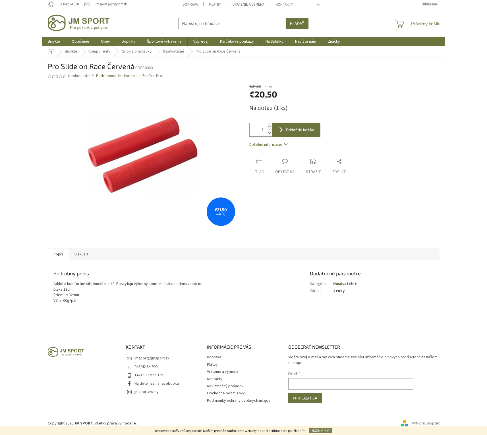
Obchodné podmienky (226, 393)
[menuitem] (54, 41)
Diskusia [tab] (81, 254)
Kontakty (284, 4)
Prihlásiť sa (305, 398)
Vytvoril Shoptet (426, 423)
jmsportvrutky (146, 392)
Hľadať (297, 23)
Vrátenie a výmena (248, 4)
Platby (215, 4)
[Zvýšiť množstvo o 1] (269, 126)
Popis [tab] (58, 254)
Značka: (152, 76)
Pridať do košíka (300, 129)
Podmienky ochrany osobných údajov (238, 400)
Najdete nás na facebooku (156, 383)
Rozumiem (320, 430)
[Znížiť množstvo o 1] (269, 133)
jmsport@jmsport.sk (151, 358)
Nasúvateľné (345, 284)
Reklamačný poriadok (225, 386)
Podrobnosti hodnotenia (117, 76)
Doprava (190, 4)
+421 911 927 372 (148, 375)
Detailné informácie (265, 144)
